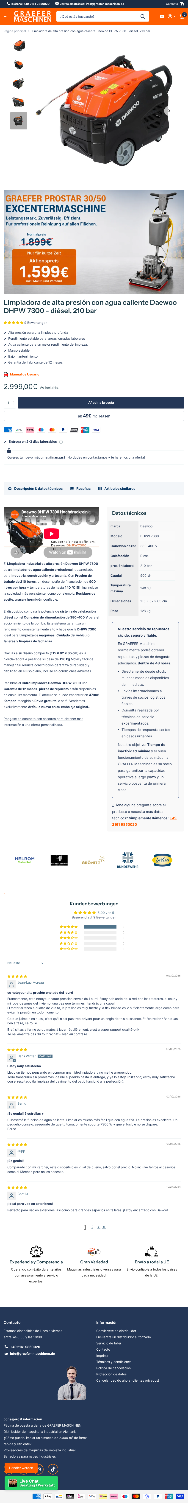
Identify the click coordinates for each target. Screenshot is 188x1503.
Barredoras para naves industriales (30, 1456)
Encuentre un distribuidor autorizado (123, 1337)
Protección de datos (111, 1374)
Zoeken (142, 16)
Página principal (15, 31)
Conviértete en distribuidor (116, 1331)
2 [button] (92, 1227)
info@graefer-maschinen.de (32, 1353)
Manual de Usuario (24, 374)
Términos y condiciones (113, 1362)
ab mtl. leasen (94, 416)
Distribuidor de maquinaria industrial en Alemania (40, 1431)
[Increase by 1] (14, 399)
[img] (17, 976)
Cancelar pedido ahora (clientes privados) (127, 1380)
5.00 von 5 (106, 913)
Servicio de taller (108, 1343)
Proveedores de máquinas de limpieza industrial (39, 1450)
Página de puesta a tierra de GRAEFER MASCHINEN (42, 1425)
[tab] (35, 488)
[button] (169, 111)
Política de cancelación (113, 1368)
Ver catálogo (6, 16)
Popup (61, 441)
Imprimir (102, 1355)
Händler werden (21, 1468)
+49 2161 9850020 (25, 1347)
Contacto (172, 4)
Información (107, 1322)
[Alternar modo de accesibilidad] (182, 4)
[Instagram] (38, 1469)
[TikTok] (53, 1469)
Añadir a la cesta (101, 402)
